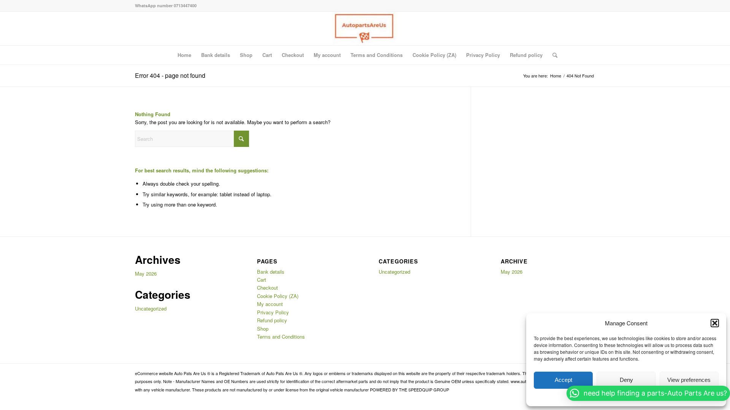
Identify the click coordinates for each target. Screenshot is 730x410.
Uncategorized (151, 308)
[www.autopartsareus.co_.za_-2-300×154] (364, 28)
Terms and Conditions (377, 54)
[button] (715, 323)
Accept (563, 380)
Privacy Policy (483, 54)
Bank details (215, 54)
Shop (246, 54)
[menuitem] (552, 55)
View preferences (689, 380)
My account (327, 54)
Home (184, 54)
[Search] (552, 55)
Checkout (293, 54)
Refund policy (526, 54)
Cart (267, 54)
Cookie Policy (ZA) (434, 54)
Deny (626, 380)
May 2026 (146, 273)
